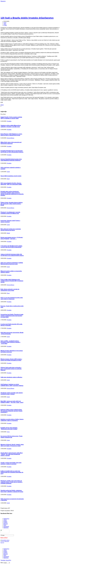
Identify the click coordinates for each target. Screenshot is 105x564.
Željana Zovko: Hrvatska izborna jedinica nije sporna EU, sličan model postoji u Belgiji (12, 204)
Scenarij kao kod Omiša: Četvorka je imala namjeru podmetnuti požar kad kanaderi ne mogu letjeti (12, 316)
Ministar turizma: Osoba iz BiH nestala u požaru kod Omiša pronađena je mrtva (11, 359)
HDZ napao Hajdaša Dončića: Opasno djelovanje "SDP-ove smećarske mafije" (11, 183)
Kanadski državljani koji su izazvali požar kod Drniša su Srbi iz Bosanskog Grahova (12, 151)
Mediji (8, 233)
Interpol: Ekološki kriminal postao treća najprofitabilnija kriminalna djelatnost (11, 160)
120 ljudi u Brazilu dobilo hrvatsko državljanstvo (27, 18)
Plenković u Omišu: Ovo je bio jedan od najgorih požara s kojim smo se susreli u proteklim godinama (11, 482)
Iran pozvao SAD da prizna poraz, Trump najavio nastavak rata (11, 436)
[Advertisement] (47, 5)
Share (2, 104)
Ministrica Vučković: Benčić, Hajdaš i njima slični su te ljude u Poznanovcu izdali (12, 445)
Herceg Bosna (10, 138)
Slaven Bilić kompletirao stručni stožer (11, 176)
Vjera (8, 431)
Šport (8, 178)
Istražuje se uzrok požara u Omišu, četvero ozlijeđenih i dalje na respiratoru (12, 420)
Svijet (4, 22)
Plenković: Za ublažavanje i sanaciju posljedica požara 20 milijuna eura (10, 213)
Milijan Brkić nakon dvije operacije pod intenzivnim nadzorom (11, 143)
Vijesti (5, 520)
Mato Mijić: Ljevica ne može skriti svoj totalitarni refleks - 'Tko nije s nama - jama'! (12, 402)
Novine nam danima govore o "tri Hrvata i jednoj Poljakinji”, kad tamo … (12, 238)
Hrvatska (9, 121)
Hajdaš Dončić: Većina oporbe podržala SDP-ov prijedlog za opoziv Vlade (11, 117)
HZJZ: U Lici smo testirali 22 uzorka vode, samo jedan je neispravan (12, 298)
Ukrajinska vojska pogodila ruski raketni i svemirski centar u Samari (12, 393)
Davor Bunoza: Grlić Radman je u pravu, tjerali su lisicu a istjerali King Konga (11, 134)
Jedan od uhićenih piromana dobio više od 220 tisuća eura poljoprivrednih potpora (12, 255)
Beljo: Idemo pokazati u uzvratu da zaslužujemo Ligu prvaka (10, 290)
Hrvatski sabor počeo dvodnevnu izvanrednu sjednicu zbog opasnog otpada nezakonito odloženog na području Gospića (12, 193)
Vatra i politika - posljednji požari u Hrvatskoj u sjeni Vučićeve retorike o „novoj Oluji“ (10, 342)
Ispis (4, 24)
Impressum (6, 526)
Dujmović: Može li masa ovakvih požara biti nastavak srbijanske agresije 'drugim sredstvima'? (11, 411)
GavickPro (8, 560)
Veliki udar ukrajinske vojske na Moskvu (11, 377)
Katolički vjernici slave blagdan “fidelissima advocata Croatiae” (9, 428)
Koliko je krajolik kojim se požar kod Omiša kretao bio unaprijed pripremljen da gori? (12, 472)
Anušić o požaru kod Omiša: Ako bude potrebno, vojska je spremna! (11, 463)
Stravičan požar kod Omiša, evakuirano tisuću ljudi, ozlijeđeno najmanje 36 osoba (12, 491)
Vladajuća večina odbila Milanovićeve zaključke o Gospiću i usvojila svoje (11, 126)
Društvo (5, 522)
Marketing (5, 527)
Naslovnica (6, 518)
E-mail (5, 25)
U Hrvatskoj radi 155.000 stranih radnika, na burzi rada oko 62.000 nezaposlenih (11, 246)
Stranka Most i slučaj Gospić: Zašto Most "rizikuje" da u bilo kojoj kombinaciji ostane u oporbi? (12, 454)
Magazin (5, 523)
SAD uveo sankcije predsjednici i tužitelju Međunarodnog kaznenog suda (12, 263)
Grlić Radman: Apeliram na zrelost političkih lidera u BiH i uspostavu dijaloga (12, 385)
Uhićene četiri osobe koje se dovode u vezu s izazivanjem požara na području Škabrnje (11, 369)
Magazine (3, 1)
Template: (3, 560)
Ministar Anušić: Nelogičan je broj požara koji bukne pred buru (12, 351)
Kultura (5, 521)
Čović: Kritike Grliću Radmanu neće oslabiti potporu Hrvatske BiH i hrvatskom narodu (12, 281)
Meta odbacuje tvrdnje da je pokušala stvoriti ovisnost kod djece (11, 229)
